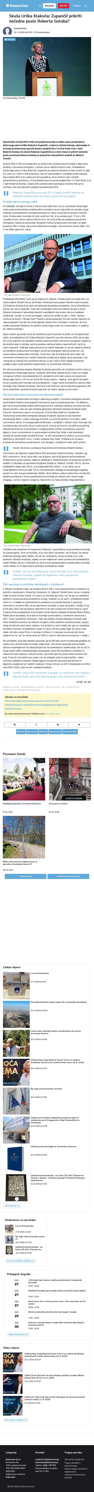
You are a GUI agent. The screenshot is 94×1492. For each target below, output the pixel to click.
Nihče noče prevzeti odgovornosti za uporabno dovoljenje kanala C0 (20, 862)
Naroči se (32, 731)
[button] (86, 6)
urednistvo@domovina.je (47, 1459)
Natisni (21, 731)
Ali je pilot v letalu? (58, 803)
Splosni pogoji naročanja (76, 1469)
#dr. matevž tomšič (70, 687)
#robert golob (9, 690)
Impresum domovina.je (75, 1475)
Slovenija (11, 39)
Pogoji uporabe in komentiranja (73, 1464)
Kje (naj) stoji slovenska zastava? (46, 1089)
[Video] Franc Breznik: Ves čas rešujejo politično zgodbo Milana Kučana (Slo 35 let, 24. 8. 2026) (54, 1376)
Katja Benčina (20, 28)
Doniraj (43, 731)
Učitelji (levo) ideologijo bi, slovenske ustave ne (53, 1146)
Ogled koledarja (17, 1334)
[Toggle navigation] (40, 5)
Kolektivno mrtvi (13, 709)
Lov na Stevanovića (40, 973)
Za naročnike (70, 731)
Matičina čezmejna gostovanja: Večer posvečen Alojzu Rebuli (57, 1290)
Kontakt (68, 1477)
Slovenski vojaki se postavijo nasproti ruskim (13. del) (32, 701)
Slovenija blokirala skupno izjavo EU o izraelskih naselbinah (58, 1002)
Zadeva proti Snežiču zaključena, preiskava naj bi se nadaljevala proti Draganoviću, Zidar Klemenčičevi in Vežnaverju (55, 1120)
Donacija (49, 6)
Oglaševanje (70, 1472)
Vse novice (55, 731)
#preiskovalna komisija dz (29, 690)
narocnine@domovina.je (46, 1462)
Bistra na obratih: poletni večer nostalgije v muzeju (52, 1312)
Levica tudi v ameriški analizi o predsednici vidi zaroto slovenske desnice (56, 1032)
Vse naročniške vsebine (19, 1261)
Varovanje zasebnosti (74, 1459)
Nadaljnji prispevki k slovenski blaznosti (22, 803)
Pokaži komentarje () (68, 876)
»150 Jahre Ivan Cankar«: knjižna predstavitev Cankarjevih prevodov (55, 1281)
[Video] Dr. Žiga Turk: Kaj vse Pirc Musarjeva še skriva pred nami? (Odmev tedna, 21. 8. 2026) (54, 1398)
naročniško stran (52, 714)
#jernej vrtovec (53, 687)
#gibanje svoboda (11, 687)
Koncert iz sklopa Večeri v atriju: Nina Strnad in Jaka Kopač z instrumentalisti (56, 1323)
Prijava (77, 6)
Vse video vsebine (14, 1420)
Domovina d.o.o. (13, 1459)
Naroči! (63, 6)
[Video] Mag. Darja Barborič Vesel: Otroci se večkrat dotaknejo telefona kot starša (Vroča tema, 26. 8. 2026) (57, 1061)
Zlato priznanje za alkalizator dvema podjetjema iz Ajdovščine (36, 705)
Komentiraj (25, 876)
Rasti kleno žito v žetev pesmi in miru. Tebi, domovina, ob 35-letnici (57, 1302)
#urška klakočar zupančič (32, 687)
